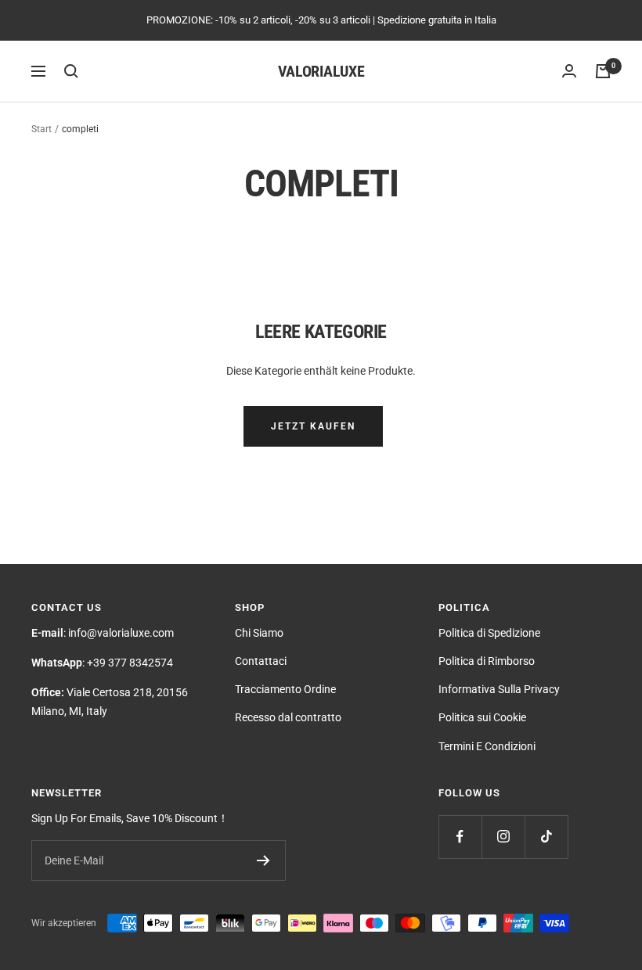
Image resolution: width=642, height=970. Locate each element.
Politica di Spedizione (489, 633)
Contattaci (261, 661)
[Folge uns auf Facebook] (460, 836)
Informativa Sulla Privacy (499, 689)
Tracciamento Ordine (285, 689)
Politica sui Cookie (482, 717)
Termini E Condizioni (487, 746)
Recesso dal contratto (288, 717)
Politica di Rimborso (486, 661)
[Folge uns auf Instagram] (503, 836)
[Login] (569, 71)
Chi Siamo (259, 633)
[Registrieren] (263, 860)
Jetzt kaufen (313, 426)
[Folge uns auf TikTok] (546, 836)
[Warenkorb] (603, 71)
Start (41, 129)
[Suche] (71, 71)
